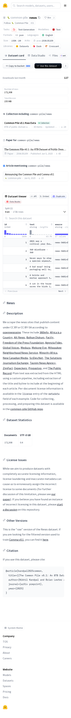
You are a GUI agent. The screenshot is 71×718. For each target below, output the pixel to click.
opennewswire (12, 332)
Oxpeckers (20, 368)
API (35, 196)
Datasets (8, 680)
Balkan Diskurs (35, 337)
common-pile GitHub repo (26, 409)
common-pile (19, 17)
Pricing (7, 691)
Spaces (7, 686)
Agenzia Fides (53, 342)
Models (7, 675)
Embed (46, 196)
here (45, 539)
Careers (7, 658)
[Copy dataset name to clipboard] (39, 17)
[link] (35, 176)
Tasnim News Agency (42, 363)
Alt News (19, 337)
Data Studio (38, 55)
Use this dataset (48, 65)
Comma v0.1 (16, 539)
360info (44, 332)
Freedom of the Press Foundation (23, 342)
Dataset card (16, 55)
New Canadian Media (15, 358)
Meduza (25, 348)
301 (32, 22)
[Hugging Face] (5, 707)
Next (60, 291)
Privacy (7, 647)
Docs (5, 697)
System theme (15, 627)
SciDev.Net (36, 358)
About (6, 652)
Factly (49, 337)
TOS (5, 641)
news (33, 17)
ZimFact (8, 368)
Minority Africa (48, 353)
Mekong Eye (39, 348)
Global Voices (11, 348)
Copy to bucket (19, 65)
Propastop (35, 368)
